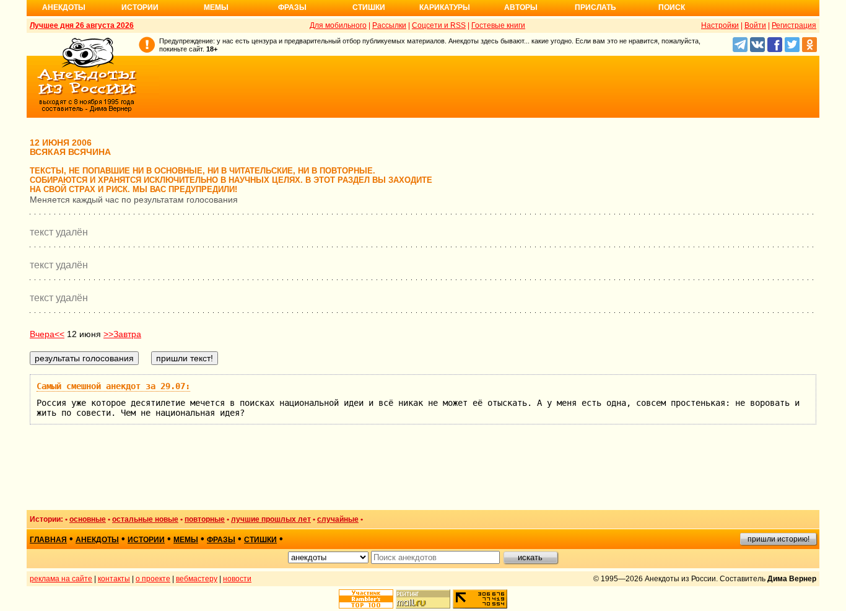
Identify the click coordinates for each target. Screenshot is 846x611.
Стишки (368, 7)
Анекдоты (63, 7)
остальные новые (145, 519)
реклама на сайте (61, 578)
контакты (114, 578)
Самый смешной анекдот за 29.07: (113, 386)
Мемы (216, 7)
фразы (221, 539)
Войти (755, 25)
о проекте (153, 578)
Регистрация (794, 25)
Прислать (595, 7)
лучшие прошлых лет (271, 519)
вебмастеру (196, 578)
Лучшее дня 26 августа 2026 (82, 25)
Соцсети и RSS (439, 25)
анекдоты (97, 539)
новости (237, 578)
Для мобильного (338, 25)
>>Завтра (122, 334)
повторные (205, 519)
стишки (260, 539)
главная (48, 539)
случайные (338, 519)
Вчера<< (47, 334)
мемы (185, 539)
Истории (140, 7)
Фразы (292, 7)
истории (146, 539)
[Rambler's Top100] (366, 599)
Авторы (521, 7)
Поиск (671, 7)
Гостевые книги (498, 25)
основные (87, 519)
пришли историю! (778, 539)
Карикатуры (444, 7)
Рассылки (389, 25)
